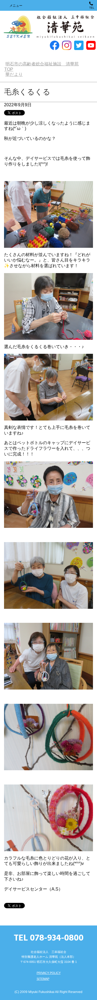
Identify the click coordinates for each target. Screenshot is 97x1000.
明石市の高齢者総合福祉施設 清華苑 (48, 27)
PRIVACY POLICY (49, 972)
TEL (91, 7)
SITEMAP (43, 978)
